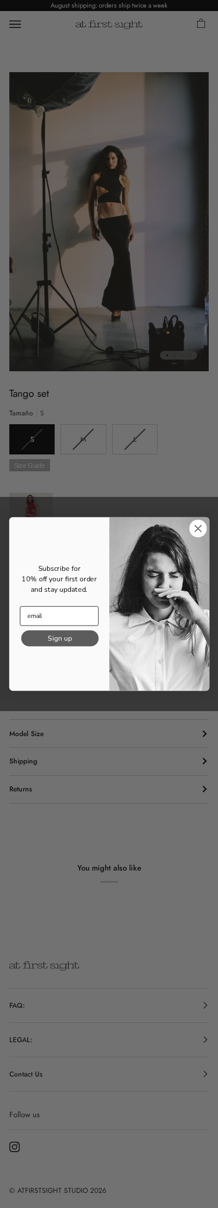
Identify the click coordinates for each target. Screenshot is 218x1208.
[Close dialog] (198, 529)
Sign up (60, 638)
